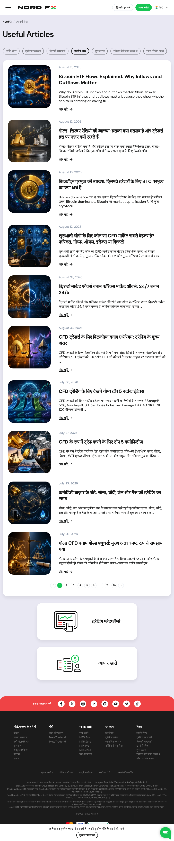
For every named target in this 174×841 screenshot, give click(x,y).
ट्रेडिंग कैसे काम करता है (125, 51)
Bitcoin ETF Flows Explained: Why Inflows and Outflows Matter (110, 79)
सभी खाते (83, 733)
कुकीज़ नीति (100, 828)
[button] (8, 7)
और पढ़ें (64, 109)
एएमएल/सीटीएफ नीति (125, 772)
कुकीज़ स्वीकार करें (87, 835)
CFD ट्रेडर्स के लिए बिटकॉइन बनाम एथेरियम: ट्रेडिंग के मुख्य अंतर (109, 340)
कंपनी (16, 733)
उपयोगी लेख (142, 745)
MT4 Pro (84, 745)
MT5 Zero (85, 741)
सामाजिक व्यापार (113, 741)
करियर (17, 754)
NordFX (7, 21)
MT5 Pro (84, 737)
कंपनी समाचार (20, 737)
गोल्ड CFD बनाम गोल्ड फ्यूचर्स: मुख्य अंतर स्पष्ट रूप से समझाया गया (111, 546)
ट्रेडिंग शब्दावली (33, 51)
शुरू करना (100, 51)
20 (114, 585)
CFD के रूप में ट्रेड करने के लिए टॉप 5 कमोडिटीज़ (101, 442)
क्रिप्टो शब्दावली (57, 51)
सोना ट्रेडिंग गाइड (155, 51)
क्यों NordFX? (21, 741)
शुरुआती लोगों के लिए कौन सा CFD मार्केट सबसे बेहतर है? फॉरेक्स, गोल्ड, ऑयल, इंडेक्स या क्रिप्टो (106, 239)
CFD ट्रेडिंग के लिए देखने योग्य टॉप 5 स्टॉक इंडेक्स (101, 391)
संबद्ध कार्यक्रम (21, 750)
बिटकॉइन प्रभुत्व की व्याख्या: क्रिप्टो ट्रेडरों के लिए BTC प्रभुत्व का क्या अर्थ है (111, 184)
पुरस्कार (17, 745)
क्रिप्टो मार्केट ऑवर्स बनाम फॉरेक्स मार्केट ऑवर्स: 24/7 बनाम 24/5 (109, 289)
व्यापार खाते (107, 663)
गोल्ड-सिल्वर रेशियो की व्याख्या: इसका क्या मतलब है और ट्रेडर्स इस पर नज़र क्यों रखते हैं (111, 134)
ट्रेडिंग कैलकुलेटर (114, 745)
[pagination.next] (121, 585)
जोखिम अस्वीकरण (66, 772)
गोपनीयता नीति (104, 772)
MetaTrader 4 (57, 737)
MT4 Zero (85, 750)
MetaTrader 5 (57, 741)
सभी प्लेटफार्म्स (56, 733)
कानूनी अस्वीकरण (85, 772)
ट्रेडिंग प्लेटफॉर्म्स (106, 621)
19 (107, 585)
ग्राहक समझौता (47, 772)
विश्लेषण (109, 733)
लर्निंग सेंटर (11, 51)
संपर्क (16, 758)
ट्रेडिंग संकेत (111, 737)
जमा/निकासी (85, 754)
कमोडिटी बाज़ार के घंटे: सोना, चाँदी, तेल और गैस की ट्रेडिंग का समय (110, 495)
